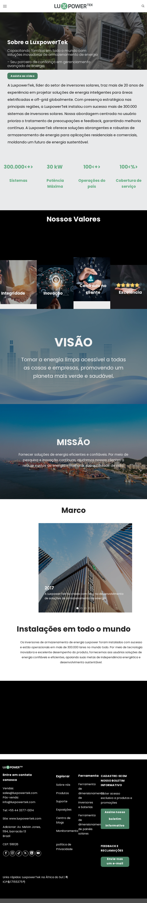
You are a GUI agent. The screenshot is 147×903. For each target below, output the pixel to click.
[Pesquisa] (143, 6)
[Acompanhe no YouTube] (38, 853)
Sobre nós (63, 785)
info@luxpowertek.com (19, 802)
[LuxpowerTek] (73, 6)
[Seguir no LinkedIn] (32, 853)
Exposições (64, 810)
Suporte (61, 801)
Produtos (62, 793)
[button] (5, 6)
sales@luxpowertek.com (20, 793)
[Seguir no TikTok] (19, 853)
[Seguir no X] (25, 853)
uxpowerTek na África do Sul (43, 877)
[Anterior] (45, 568)
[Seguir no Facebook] (6, 853)
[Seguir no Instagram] (12, 853)
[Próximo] (125, 568)
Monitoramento (67, 831)
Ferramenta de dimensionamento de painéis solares (91, 824)
